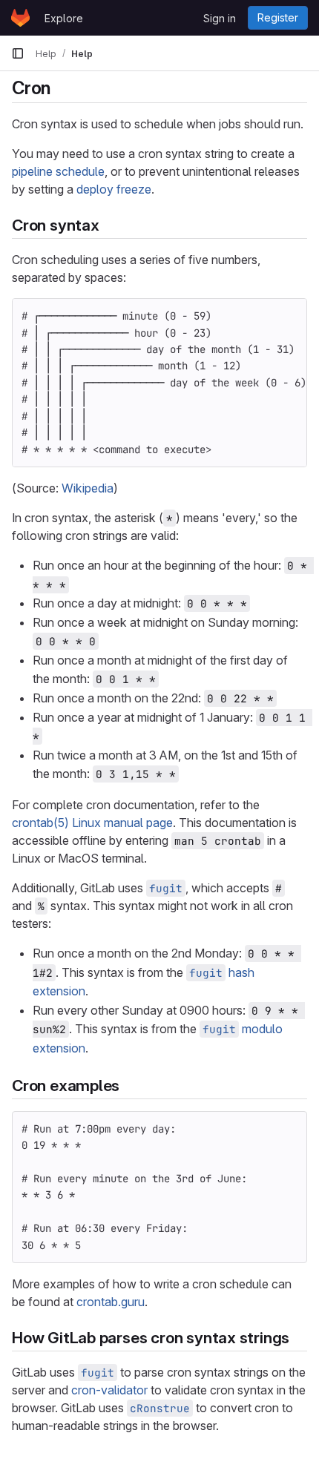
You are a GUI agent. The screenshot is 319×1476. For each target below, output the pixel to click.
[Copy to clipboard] (289, 316)
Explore (64, 18)
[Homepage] (20, 18)
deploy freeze (113, 189)
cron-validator (109, 1390)
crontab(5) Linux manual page (92, 822)
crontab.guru (110, 1301)
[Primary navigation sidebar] (18, 53)
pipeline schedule (58, 171)
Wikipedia (88, 488)
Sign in (219, 18)
